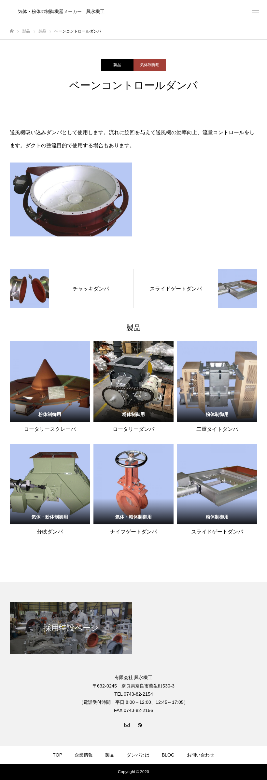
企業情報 (84, 755)
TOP (57, 755)
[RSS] (140, 724)
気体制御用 (150, 65)
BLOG (168, 755)
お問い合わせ (200, 755)
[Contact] (127, 724)
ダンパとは (138, 755)
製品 (117, 65)
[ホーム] (12, 31)
